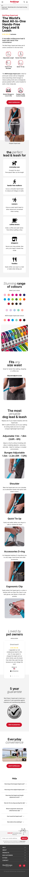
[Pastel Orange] (22, 310)
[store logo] (14, 2)
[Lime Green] (12, 299)
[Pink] (5, 295)
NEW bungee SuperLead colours (14, 315)
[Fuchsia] (16, 295)
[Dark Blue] (24, 295)
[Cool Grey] (20, 304)
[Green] (16, 299)
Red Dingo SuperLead (10, 15)
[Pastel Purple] (11, 310)
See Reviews (13, 34)
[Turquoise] (5, 299)
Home (2, 5)
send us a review (14, 638)
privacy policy (22, 841)
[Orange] (24, 299)
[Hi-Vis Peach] (9, 295)
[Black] (16, 304)
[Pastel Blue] (14, 310)
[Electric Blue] (9, 299)
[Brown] (12, 304)
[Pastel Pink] (7, 310)
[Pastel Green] (18, 310)
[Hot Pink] (12, 295)
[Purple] (20, 295)
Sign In (27, 2)
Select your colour (14, 290)
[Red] (9, 304)
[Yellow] (20, 299)
